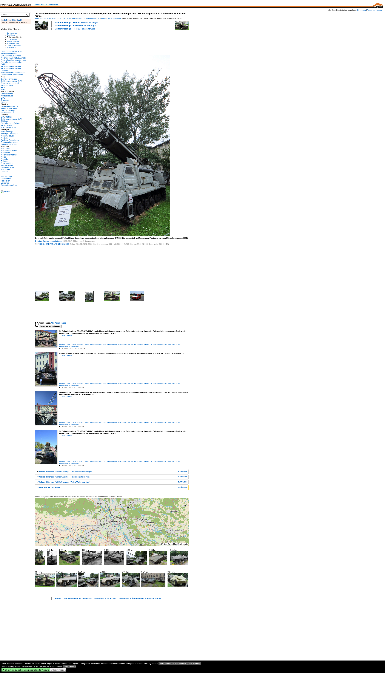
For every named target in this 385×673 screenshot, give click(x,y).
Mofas (3, 157)
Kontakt (44, 5)
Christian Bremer (42, 241)
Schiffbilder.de (12, 39)
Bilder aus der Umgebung (49, 487)
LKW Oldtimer (6, 117)
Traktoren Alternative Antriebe (13, 73)
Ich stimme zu (58, 670)
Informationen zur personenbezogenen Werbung (179, 663)
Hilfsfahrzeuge (7, 132)
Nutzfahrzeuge (7, 96)
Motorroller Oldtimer (9, 155)
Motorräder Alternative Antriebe (13, 58)
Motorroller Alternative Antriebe (13, 60)
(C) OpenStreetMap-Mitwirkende (174, 544)
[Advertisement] (89, 42)
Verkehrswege (7, 165)
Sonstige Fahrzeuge (9, 134)
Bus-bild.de (11, 35)
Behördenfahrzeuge (9, 108)
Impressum (53, 5)
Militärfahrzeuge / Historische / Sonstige (75, 25)
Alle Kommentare (58, 323)
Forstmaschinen (7, 163)
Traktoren (5, 100)
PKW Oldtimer (6, 125)
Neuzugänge (6, 177)
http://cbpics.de (56, 241)
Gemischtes (6, 179)
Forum (37, 5)
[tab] (112, 471)
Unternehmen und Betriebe (12, 75)
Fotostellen (5, 181)
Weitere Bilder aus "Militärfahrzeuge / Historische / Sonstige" (64, 477)
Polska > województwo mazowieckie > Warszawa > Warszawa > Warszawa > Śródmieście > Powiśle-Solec (78, 497)
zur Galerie (182, 471)
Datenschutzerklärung (9, 185)
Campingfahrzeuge (9, 79)
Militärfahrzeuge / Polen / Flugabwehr (103, 344)
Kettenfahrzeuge (114, 18)
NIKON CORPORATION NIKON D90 (54, 244)
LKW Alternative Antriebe (11, 56)
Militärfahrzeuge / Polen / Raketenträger (75, 29)
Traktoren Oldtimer (8, 127)
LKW (3, 98)
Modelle (4, 138)
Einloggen (361, 10)
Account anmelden (374, 10)
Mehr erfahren (70, 667)
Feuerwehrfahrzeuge (9, 106)
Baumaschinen (7, 94)
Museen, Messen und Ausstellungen (10, 84)
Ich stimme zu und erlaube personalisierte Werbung (25, 670)
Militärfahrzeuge (92, 18)
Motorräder (5, 148)
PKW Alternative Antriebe (11, 66)
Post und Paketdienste (10, 140)
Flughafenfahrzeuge (9, 142)
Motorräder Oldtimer (9, 151)
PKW (3, 87)
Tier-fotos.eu (11, 48)
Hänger (4, 102)
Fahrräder (5, 161)
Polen (103, 18)
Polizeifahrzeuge (8, 111)
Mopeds (4, 159)
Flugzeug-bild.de (13, 41)
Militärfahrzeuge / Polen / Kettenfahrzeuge (76, 22)
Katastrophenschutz (9, 144)
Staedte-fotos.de (13, 43)
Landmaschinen (7, 167)
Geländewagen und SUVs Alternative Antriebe (11, 53)
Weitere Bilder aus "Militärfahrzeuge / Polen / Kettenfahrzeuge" (65, 472)
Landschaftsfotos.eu (14, 46)
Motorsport (5, 170)
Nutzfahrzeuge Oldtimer (10, 123)
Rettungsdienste (7, 113)
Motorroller (5, 153)
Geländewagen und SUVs (11, 81)
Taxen (3, 89)
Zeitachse (5, 183)
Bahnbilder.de (12, 33)
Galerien (4, 172)
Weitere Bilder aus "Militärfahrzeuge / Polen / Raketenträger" (64, 482)
